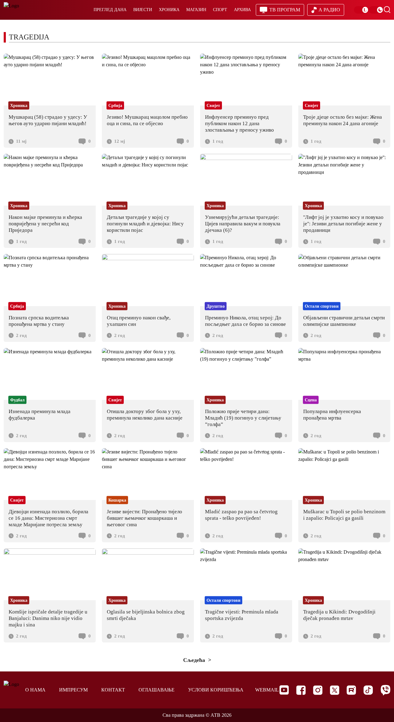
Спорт (220, 9)
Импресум (73, 689)
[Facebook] (301, 690)
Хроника (169, 9)
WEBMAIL (267, 689)
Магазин (196, 9)
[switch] (361, 10)
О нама (35, 689)
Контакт (113, 689)
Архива (242, 9)
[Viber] (385, 690)
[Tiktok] (368, 690)
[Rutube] (351, 690)
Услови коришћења (215, 689)
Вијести (142, 9)
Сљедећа (195, 660)
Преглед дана (110, 9)
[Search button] (387, 9)
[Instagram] (318, 690)
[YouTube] (284, 690)
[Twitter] (334, 690)
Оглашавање (157, 689)
